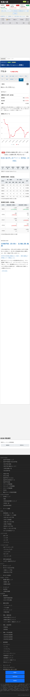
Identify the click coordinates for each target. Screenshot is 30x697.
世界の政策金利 (7, 559)
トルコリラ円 (7, 551)
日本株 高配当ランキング (10, 617)
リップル (6, 646)
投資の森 (4, 2)
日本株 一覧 (6, 503)
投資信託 (6, 629)
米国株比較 (21, 10)
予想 (26, 76)
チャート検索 (6, 508)
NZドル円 (6, 553)
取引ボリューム (7, 662)
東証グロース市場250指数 (9, 492)
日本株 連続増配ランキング (10, 501)
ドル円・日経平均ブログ (9, 561)
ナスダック (6, 587)
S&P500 (5, 589)
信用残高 (11, 79)
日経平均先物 (6, 482)
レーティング (8, 10)
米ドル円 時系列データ (9, 530)
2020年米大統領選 (8, 637)
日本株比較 (15, 10)
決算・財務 (12, 76)
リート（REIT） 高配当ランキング (12, 621)
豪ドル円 (6, 535)
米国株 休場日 (7, 584)
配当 (7, 76)
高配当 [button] (14, 19)
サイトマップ (6, 665)
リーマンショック (8, 605)
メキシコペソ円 (7, 556)
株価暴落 (5, 595)
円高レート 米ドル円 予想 (10, 528)
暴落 (7, 79)
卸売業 (9, 62)
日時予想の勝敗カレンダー (10, 466)
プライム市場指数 (7, 484)
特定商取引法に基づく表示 (10, 669)
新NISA (8, 19)
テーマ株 (26, 10)
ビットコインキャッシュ (9, 653)
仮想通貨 (5, 642)
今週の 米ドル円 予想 (9, 521)
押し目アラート (27, 20)
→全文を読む (4, 271)
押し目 (24, 1)
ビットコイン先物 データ (10, 660)
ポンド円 (6, 540)
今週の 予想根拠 (7, 524)
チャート (16, 79)
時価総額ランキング (8, 655)
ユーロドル (6, 542)
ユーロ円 (6, 537)
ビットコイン (7, 644)
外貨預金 (6, 627)
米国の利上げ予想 (8, 572)
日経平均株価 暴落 (8, 597)
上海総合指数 (6, 591)
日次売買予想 (7, 470)
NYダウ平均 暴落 (8, 600)
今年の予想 (6, 475)
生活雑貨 (13, 62)
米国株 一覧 (6, 581)
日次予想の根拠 (7, 464)
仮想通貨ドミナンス (8, 657)
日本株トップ (2, 20)
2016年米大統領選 (8, 639)
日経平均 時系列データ (9, 480)
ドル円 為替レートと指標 (9, 515)
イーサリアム (7, 649)
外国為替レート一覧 (8, 513)
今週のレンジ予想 (8, 570)
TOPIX (5, 490)
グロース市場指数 (7, 488)
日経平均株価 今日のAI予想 (10, 461)
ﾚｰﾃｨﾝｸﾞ (16, 76)
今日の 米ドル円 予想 (9, 517)
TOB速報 (21, 19)
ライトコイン (7, 651)
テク (2, 79)
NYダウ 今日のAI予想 (8, 567)
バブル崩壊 (6, 607)
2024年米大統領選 (8, 634)
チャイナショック (8, 609)
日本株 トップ (6, 496)
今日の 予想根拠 (7, 519)
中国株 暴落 (6, 612)
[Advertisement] (15, 41)
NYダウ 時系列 (7, 575)
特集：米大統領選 (7, 632)
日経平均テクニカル (8, 477)
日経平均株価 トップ (8, 459)
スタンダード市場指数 (9, 486)
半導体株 (15, 13)
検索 (5, 498)
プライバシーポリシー (9, 667)
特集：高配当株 (7, 615)
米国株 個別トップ (8, 579)
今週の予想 (6, 473)
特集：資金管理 (7, 625)
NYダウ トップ (7, 565)
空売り (21, 79)
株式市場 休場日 (7, 505)
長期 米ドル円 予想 (8, 526)
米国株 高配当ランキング (10, 619)
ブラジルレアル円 (8, 549)
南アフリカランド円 (8, 547)
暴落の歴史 (6, 603)
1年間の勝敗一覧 (8, 468)
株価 (2, 76)
